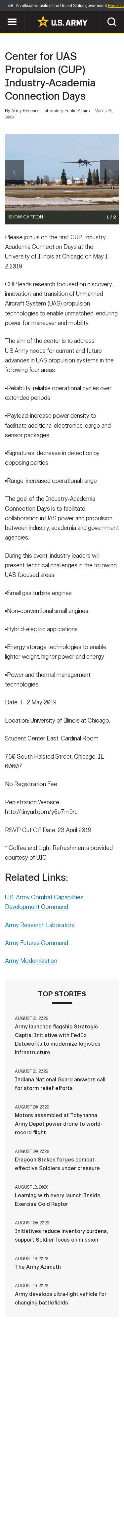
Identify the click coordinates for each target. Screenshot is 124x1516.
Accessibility (72, 1487)
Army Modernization (31, 961)
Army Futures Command (36, 943)
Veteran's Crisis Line (82, 1495)
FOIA (107, 1487)
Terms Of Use (27, 1487)
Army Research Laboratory (40, 925)
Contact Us (58, 1478)
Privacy (94, 1478)
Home (26, 1478)
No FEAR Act (30, 1495)
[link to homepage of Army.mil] (62, 21)
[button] (3, 14)
